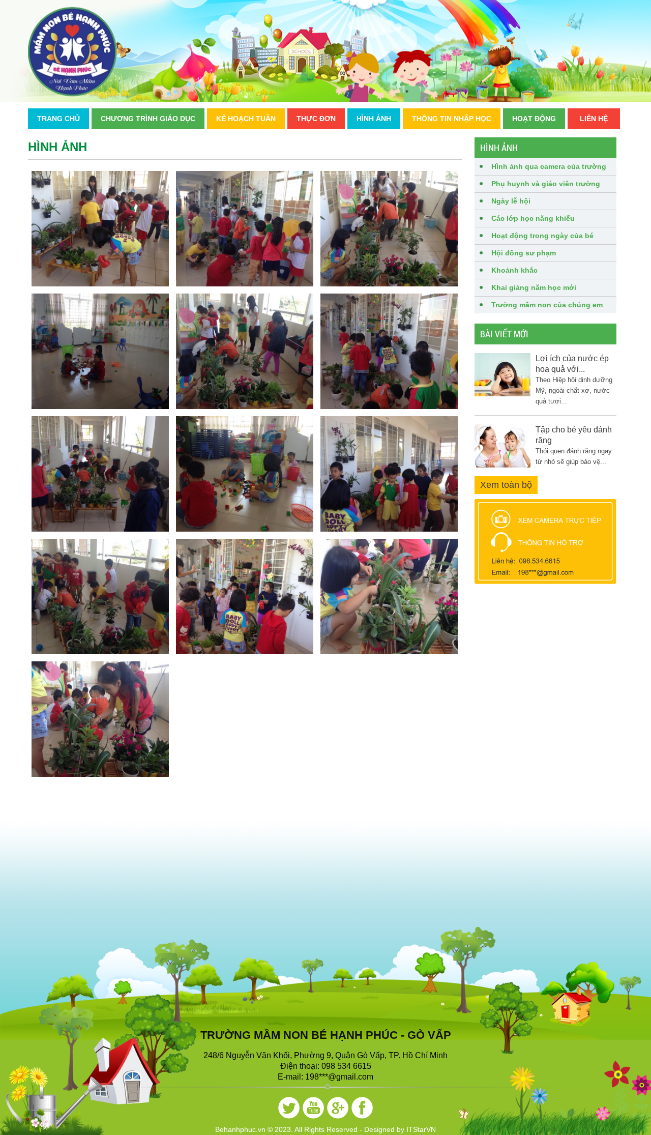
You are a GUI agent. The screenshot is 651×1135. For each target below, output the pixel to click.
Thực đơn (316, 118)
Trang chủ (58, 118)
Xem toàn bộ (506, 485)
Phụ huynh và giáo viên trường (545, 184)
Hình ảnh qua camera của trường (548, 166)
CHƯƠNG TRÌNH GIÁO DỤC (148, 118)
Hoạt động (534, 118)
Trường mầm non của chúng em (547, 305)
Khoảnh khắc (514, 270)
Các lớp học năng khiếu (533, 218)
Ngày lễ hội (510, 201)
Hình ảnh (374, 118)
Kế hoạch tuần (246, 118)
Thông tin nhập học (451, 118)
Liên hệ (594, 118)
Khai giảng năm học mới (533, 287)
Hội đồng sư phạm (523, 253)
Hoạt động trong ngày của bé (542, 235)
